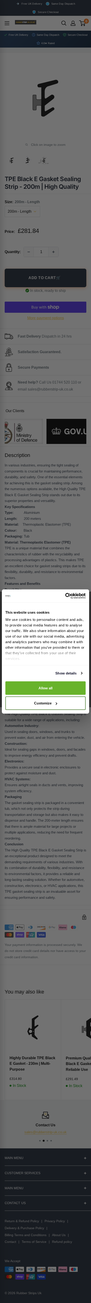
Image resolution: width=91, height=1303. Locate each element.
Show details (66, 673)
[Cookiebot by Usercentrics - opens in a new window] (65, 596)
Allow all (45, 688)
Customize (43, 703)
